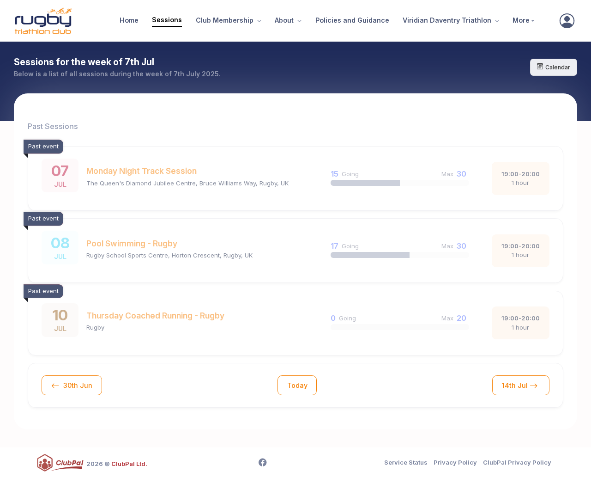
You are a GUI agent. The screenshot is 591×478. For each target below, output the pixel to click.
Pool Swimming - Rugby (131, 243)
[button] (258, 21)
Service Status (406, 462)
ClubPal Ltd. (129, 463)
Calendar (557, 67)
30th (76, 385)
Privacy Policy (455, 462)
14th (515, 385)
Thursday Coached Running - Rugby (155, 315)
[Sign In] (567, 21)
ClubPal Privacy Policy (517, 462)
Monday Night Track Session (141, 171)
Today (297, 385)
